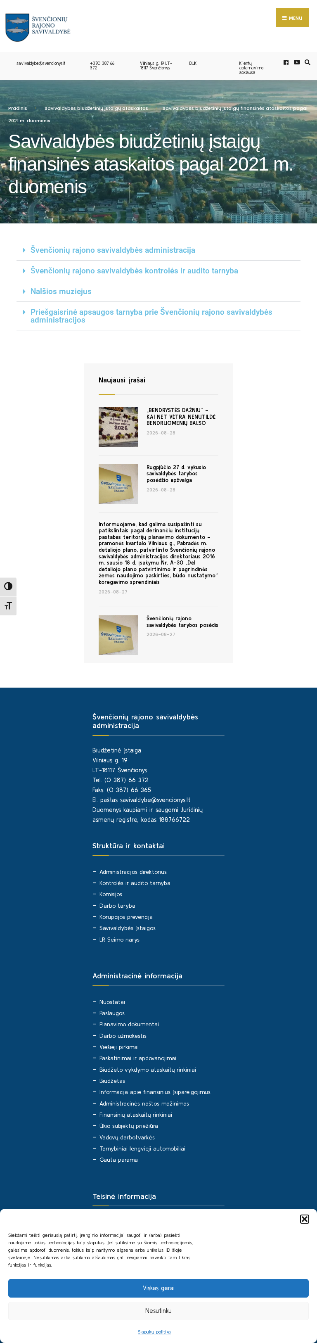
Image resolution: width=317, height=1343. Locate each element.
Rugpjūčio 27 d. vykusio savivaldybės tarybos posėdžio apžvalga (176, 473)
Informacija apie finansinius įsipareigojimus (155, 1092)
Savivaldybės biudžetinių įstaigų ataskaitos (96, 108)
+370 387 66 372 (102, 65)
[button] (304, 1219)
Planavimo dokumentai (129, 1024)
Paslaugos (112, 1013)
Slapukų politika (154, 1331)
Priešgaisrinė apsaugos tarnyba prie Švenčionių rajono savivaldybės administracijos (151, 316)
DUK (193, 63)
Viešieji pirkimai (119, 1047)
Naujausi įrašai (122, 379)
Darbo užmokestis (123, 1035)
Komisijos (110, 894)
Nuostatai (112, 1002)
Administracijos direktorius (133, 871)
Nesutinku (158, 1310)
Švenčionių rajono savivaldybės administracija (113, 250)
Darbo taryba (117, 905)
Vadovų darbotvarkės (127, 1137)
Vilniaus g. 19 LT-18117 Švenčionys (156, 65)
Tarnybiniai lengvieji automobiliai (142, 1148)
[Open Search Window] (306, 62)
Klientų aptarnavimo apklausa (251, 68)
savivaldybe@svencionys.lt (41, 63)
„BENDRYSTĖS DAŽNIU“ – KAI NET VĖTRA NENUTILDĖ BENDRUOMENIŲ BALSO (181, 416)
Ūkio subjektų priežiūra (128, 1125)
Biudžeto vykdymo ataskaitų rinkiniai (147, 1069)
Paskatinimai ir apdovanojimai (137, 1058)
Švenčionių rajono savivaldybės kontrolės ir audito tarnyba (134, 270)
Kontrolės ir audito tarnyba (134, 883)
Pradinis (17, 108)
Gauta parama (118, 1159)
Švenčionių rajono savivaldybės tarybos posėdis (182, 621)
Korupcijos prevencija (126, 917)
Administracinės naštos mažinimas (144, 1103)
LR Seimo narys (119, 939)
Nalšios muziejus (61, 291)
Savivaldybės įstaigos (127, 928)
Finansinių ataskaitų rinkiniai (135, 1114)
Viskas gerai (159, 1287)
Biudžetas (112, 1080)
